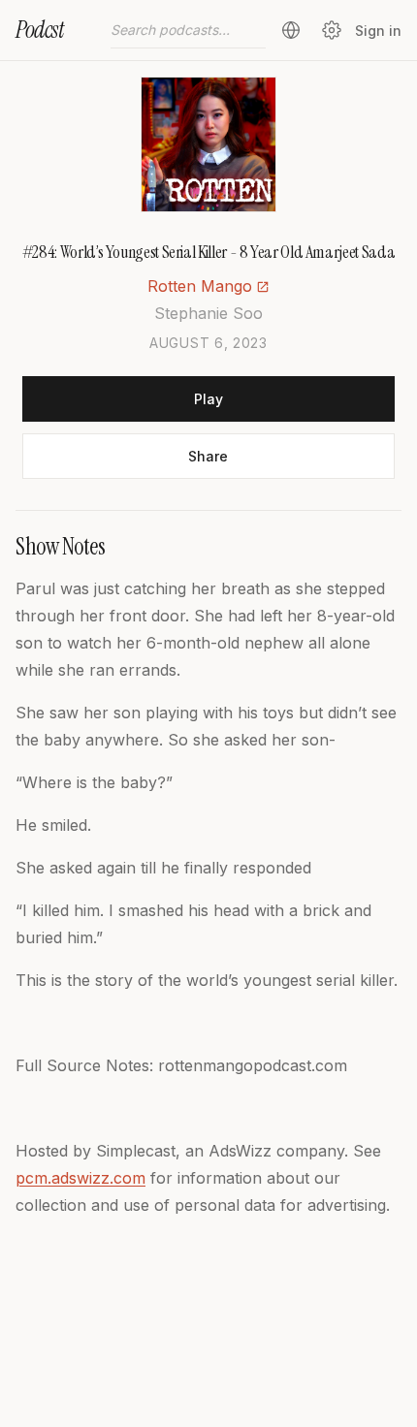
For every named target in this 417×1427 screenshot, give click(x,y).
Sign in (378, 30)
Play (208, 399)
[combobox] (188, 30)
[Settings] (331, 30)
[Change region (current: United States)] (290, 30)
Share (208, 456)
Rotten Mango (199, 286)
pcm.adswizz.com (80, 1178)
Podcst (40, 30)
